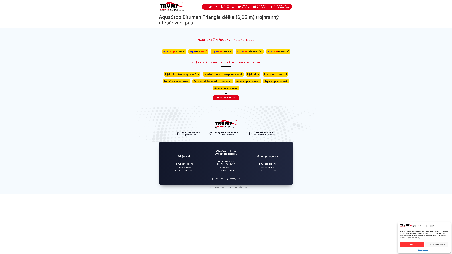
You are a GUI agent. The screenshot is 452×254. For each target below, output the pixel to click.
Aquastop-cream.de (276, 81)
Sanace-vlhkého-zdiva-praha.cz (213, 81)
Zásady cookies (423, 250)
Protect (174, 51)
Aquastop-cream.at (226, 88)
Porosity (278, 51)
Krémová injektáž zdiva (237, 187)
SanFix (222, 51)
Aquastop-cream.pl (275, 74)
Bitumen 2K (250, 51)
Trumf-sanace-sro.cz (176, 81)
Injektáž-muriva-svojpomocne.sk (223, 74)
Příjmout (412, 244)
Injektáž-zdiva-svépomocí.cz (182, 74)
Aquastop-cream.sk (248, 81)
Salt (198, 51)
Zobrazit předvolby (437, 244)
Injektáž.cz (253, 74)
